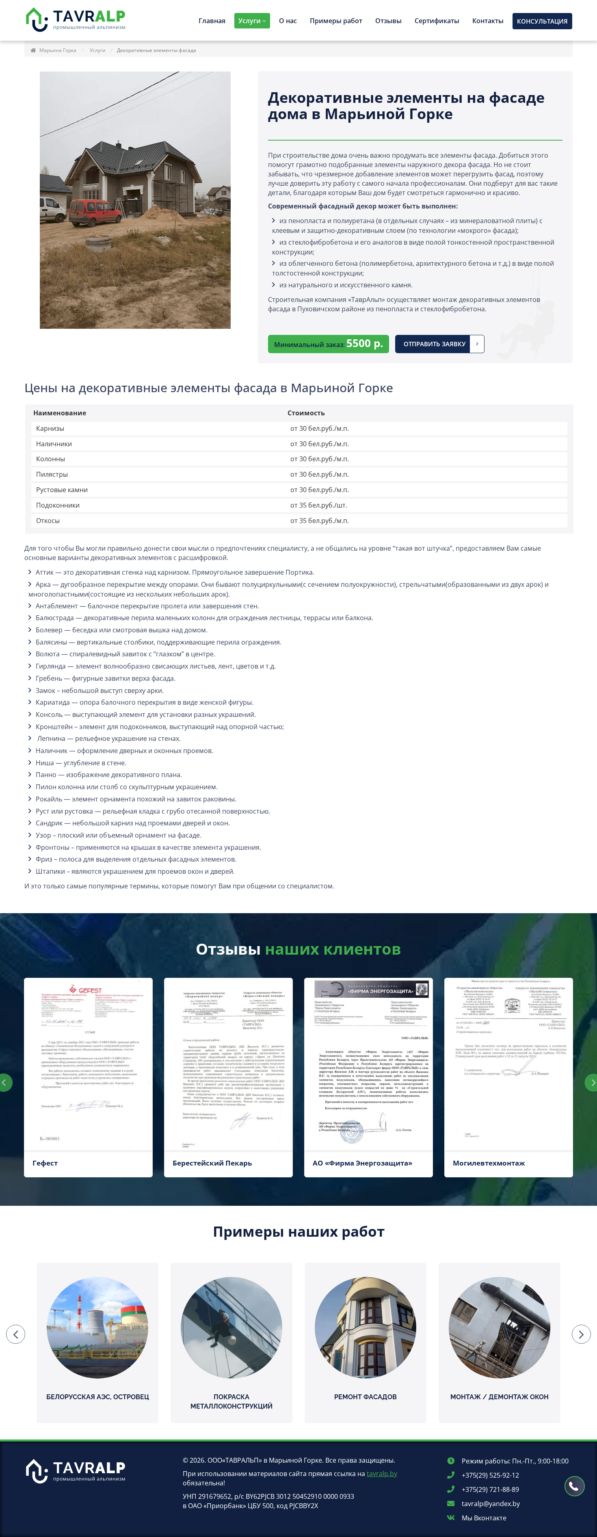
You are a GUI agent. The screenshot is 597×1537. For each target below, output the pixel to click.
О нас (288, 20)
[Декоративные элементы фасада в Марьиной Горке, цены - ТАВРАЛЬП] (77, 20)
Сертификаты (437, 20)
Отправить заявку (435, 344)
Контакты (488, 20)
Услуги (249, 20)
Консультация (542, 21)
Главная (212, 20)
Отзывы (388, 20)
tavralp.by (382, 1473)
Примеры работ (336, 20)
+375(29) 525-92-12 (489, 1475)
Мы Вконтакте (483, 1517)
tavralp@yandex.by (490, 1503)
